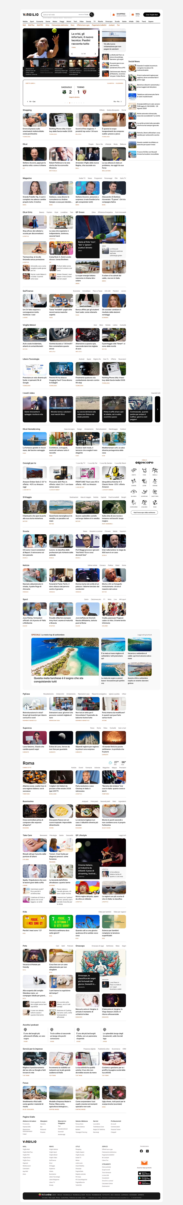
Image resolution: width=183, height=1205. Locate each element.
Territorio (26, 794)
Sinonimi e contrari (96, 531)
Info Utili (107, 291)
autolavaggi (61, 1134)
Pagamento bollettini (99, 25)
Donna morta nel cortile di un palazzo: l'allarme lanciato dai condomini (87, 586)
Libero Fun (105, 1160)
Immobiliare (86, 291)
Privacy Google (68, 18)
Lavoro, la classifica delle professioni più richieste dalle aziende (61, 552)
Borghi (123, 497)
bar (41, 1126)
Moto (101, 325)
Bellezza (78, 134)
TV (95, 21)
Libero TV (52, 1182)
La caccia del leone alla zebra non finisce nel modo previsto (86, 414)
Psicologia (53, 835)
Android (81, 359)
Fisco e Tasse (97, 291)
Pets (25, 946)
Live (115, 599)
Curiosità (123, 325)
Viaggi (62, 21)
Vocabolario (105, 1178)
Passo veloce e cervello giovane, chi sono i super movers (64, 891)
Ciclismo (105, 625)
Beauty (41, 212)
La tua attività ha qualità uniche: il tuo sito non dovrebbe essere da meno (86, 1070)
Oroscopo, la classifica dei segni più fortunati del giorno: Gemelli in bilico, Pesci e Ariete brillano (87, 980)
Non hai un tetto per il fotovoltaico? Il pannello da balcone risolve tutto (87, 715)
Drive (47, 25)
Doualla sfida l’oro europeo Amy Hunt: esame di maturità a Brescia (61, 620)
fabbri (24, 1134)
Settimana (109, 946)
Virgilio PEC (26, 1155)
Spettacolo (53, 170)
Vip (24, 168)
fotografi (113, 1132)
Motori (69, 21)
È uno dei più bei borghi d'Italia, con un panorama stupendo (86, 1036)
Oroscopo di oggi (98, 946)
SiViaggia (27, 497)
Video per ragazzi (120, 912)
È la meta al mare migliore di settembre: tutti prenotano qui (112, 655)
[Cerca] (91, 14)
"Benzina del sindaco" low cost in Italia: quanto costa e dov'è (113, 788)
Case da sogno (69, 429)
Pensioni (116, 291)
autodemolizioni (63, 1129)
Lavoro (123, 291)
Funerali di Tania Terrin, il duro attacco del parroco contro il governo (59, 586)
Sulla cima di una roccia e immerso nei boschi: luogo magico (112, 518)
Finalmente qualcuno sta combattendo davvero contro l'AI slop (87, 380)
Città (137, 21)
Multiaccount (27, 1166)
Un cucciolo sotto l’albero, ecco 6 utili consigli (63, 1004)
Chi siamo (45, 1197)
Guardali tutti (155, 393)
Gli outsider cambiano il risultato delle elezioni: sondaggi (111, 312)
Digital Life (97, 359)
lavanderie (96, 1124)
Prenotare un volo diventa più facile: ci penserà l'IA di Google (35, 380)
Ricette (100, 21)
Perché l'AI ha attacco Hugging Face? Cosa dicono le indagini (60, 380)
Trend (144, 21)
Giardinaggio (113, 429)
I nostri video (29, 393)
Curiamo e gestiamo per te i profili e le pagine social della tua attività (113, 1070)
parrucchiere (79, 1124)
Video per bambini (104, 912)
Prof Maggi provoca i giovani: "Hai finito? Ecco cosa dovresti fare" (87, 552)
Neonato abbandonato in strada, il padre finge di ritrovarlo (33, 586)
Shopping (78, 1149)
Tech (75, 21)
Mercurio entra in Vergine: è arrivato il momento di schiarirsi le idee (87, 1011)
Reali (77, 168)
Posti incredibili (114, 497)
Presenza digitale (90, 1049)
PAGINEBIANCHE (96, 1194)
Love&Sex (64, 212)
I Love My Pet (92, 463)
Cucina (51, 827)
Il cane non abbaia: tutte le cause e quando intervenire (37, 1013)
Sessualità (69, 835)
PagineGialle (79, 1171)
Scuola (117, 21)
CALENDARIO (119, 83)
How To (105, 359)
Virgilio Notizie (53, 1149)
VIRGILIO (59, 1194)
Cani (57, 946)
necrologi (96, 1132)
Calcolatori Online (107, 1183)
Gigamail (25, 1163)
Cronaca (102, 565)
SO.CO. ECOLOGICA (28, 1109)
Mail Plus (31, 25)
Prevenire (52, 862)
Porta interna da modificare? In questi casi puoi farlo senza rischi (113, 715)
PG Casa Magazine (81, 1179)
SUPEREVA (141, 1194)
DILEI (112, 1194)
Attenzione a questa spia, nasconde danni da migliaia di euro (87, 346)
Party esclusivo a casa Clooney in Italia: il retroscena (85, 788)
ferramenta (26, 1124)
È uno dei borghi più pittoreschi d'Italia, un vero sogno (34, 1036)
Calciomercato (96, 599)
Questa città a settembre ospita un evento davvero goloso (138, 680)
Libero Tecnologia (31, 359)
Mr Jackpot (105, 1157)
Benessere (43, 835)
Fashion (49, 212)
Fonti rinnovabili (120, 212)
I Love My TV (80, 463)
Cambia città (27, 767)
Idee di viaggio (86, 497)
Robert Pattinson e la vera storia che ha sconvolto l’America (59, 165)
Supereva (27, 728)
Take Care (27, 835)
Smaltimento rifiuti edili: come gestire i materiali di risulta (33, 1104)
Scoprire (52, 885)
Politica (110, 565)
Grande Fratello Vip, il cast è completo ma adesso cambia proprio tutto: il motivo (34, 199)
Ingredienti (122, 801)
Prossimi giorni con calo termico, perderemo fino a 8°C (117, 65)
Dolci (114, 801)
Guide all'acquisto (113, 110)
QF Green (80, 212)
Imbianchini (60, 694)
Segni (124, 946)
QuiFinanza (28, 291)
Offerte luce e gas (83, 25)
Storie (124, 565)
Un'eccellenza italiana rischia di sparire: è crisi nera (116, 874)
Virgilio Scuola (80, 1155)
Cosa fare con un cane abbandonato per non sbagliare (58, 967)
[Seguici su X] (147, 1151)
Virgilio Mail (26, 1149)
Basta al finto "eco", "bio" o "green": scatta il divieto (87, 245)
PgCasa (26, 694)
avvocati (113, 1124)
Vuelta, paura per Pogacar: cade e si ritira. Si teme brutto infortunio (114, 620)
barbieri (78, 1129)
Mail (24, 25)
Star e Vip (99, 144)
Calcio (86, 599)
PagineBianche (80, 1182)
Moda (116, 144)
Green (80, 250)
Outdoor (123, 429)
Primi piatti (94, 801)
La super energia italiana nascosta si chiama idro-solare (86, 278)
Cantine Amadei (54, 1109)
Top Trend (26, 1075)
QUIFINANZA (125, 1194)
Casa (24, 453)
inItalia (131, 21)
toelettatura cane (98, 1126)
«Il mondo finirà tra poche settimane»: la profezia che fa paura (113, 749)
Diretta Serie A (30, 83)
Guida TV (82, 178)
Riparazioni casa (83, 694)
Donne (48, 21)
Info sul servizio (47, 18)
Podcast (70, 946)
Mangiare (43, 1121)
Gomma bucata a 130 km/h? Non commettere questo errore (60, 346)
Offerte (101, 110)
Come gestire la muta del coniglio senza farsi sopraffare (38, 1004)
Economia (39, 21)
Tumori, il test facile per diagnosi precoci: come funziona (58, 856)
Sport (32, 21)
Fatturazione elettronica (60, 25)
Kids (25, 912)
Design (79, 429)
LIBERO (54, 1194)
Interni (104, 720)
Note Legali (52, 1197)
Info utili (52, 351)
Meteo (55, 21)
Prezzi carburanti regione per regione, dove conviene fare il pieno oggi (147, 77)
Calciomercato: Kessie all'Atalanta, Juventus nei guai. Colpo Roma (118, 74)
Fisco (51, 317)
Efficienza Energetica (105, 212)
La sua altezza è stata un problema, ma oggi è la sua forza (113, 165)
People (91, 144)
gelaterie (43, 1124)
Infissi (124, 694)
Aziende (97, 768)
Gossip (88, 21)
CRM (124, 1049)
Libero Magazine (54, 1179)
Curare (25, 885)
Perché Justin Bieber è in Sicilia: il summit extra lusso (38, 276)
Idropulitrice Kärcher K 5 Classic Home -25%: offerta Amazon (113, 484)
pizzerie (42, 1132)
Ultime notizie (92, 565)
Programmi (98, 178)
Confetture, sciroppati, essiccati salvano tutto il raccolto (59, 450)
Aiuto (24, 1174)
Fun (118, 25)
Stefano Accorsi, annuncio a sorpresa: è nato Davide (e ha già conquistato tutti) (87, 199)
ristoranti (43, 1129)
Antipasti (85, 801)
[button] (95, 54)
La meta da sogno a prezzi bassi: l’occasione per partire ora (112, 680)
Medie (115, 531)
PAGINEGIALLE (67, 1194)
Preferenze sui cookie (75, 1197)
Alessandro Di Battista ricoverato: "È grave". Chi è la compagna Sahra (113, 199)
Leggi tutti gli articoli (145, 635)
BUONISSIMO (133, 1194)
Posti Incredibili (107, 523)
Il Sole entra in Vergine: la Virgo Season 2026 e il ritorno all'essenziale (112, 1011)
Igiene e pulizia (114, 694)
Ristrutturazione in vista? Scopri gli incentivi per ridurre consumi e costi (34, 715)
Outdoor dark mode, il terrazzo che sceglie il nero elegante (86, 450)
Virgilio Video (53, 1157)
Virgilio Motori (29, 325)
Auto (95, 325)
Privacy (58, 1197)
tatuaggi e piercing (81, 1132)
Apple (89, 359)
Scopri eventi (106, 1170)
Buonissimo (28, 801)
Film (116, 178)
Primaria (107, 531)
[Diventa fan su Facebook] (141, 1151)
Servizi (95, 1121)
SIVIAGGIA (117, 1194)
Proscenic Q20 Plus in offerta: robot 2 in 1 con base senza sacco (61, 484)
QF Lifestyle (81, 835)
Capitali (103, 497)
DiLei (25, 144)
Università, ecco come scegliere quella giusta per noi (38, 268)
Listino (115, 325)
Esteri (117, 565)
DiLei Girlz (27, 212)
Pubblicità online (103, 1049)
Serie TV (123, 178)
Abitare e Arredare (29, 1121)
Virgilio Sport (53, 1152)
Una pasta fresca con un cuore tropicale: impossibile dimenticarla (60, 822)
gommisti (61, 1131)
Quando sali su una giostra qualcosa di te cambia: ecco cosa (87, 933)
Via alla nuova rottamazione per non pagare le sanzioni (112, 46)
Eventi (81, 768)
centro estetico (80, 1126)
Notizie (25, 21)
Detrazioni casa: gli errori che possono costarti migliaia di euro (61, 715)
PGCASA (88, 1194)
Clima (94, 212)
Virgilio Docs (26, 1160)
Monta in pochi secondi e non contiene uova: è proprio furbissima (113, 822)
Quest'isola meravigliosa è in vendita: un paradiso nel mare (60, 518)
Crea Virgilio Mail (152, 15)
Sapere (150, 21)
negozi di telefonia (99, 1129)
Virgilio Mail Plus (28, 1152)
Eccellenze (52, 794)
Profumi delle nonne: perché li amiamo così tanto (64, 268)
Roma (28, 763)
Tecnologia (75, 47)
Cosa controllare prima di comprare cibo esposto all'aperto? (33, 822)
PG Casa (78, 1177)
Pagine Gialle (29, 1117)
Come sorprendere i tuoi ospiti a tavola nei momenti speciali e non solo (86, 1104)
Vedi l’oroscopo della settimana (144, 512)
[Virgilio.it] (31, 14)
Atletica (52, 625)
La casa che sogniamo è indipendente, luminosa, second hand (59, 233)
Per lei (124, 110)
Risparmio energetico (99, 694)
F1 (104, 599)
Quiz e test (122, 728)
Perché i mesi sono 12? (32, 930)
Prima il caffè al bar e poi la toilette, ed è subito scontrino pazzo (113, 414)
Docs (72, 25)
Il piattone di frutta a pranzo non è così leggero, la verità (38, 899)
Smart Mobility (80, 1166)
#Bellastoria (106, 170)
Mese (117, 946)
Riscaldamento (48, 694)
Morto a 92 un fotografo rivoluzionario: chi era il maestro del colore (112, 586)
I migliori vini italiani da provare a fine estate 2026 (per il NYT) (60, 788)
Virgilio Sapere (80, 1152)
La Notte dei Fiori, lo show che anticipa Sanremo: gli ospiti (117, 57)
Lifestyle (108, 144)
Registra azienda (81, 1174)
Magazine (27, 178)
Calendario (26, 1168)
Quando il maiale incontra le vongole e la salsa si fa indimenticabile (147, 68)
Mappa (114, 768)
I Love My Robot (120, 463)
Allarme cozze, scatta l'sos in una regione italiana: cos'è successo (34, 788)
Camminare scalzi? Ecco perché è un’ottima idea (37, 891)
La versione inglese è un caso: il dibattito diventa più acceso (87, 822)
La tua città (105, 1175)
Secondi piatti (105, 801)
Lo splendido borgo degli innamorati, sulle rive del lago (113, 1036)
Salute (124, 21)
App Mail (25, 1171)
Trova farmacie (106, 1172)
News (90, 178)
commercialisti (115, 1126)
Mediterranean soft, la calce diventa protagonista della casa (113, 450)
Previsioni (122, 768)
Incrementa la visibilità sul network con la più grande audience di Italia (59, 1070)
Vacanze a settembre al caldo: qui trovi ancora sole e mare (139, 655)
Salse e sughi (106, 827)
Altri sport (122, 599)
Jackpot (111, 25)
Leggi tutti (122, 835)
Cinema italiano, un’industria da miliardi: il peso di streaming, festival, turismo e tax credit (87, 869)
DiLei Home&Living (31, 429)
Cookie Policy (65, 1197)
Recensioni (122, 359)
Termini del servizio (58, 18)
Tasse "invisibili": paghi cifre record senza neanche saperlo (60, 312)
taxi (59, 1126)
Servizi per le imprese (33, 1049)
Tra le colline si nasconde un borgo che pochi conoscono (60, 1036)
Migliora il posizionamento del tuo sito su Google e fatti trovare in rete (34, 1070)
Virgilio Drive (26, 1157)
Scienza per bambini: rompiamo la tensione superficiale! (111, 933)
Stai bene (26, 859)
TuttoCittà (79, 1185)
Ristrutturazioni (101, 429)
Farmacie (89, 768)
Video (82, 21)
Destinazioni (74, 497)
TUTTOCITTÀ (106, 1194)
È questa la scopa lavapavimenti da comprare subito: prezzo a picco (113, 131)
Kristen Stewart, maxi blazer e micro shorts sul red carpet (64, 276)
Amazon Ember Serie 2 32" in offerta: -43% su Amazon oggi (34, 484)
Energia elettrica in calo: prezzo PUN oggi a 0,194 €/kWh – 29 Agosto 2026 (148, 106)
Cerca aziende (106, 1167)
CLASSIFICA (110, 83)
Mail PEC (40, 25)
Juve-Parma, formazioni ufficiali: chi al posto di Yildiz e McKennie (34, 620)
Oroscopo (108, 21)
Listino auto (79, 1163)
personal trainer (116, 1129)
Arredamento (88, 429)
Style (56, 212)
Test (71, 212)
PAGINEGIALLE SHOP (79, 1194)
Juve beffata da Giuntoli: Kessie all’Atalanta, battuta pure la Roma (86, 620)
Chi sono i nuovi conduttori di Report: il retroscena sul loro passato (34, 552)
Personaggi (108, 178)
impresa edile (27, 1126)
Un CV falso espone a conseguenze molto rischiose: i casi (31, 312)
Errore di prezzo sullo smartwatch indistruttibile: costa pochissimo (33, 131)
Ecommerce (116, 1049)
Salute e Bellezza (82, 1121)
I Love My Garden (106, 463)
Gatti (63, 946)
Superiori (123, 531)
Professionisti (116, 1121)
